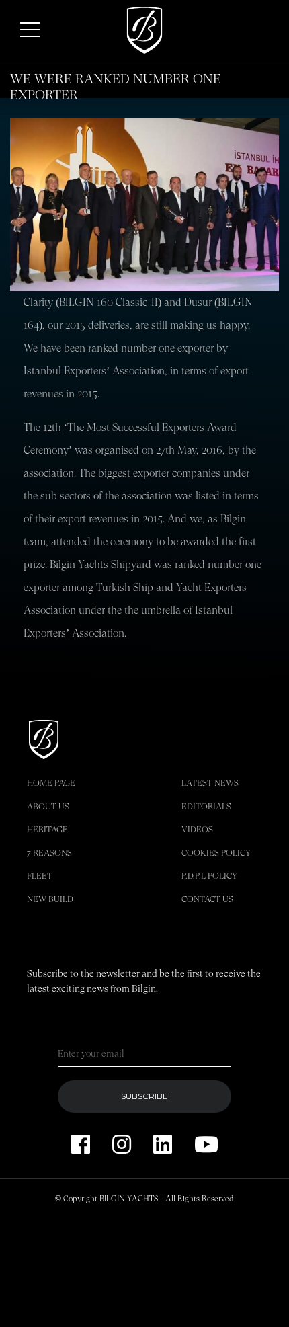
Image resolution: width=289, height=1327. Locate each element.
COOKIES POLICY (216, 853)
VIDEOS (197, 829)
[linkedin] (162, 1145)
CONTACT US (207, 899)
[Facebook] (80, 1145)
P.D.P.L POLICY (209, 876)
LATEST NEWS (210, 783)
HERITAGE (47, 829)
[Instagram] (121, 1145)
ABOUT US (48, 806)
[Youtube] (206, 1145)
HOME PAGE (51, 783)
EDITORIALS (206, 806)
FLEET (39, 876)
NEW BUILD (50, 899)
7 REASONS (49, 853)
